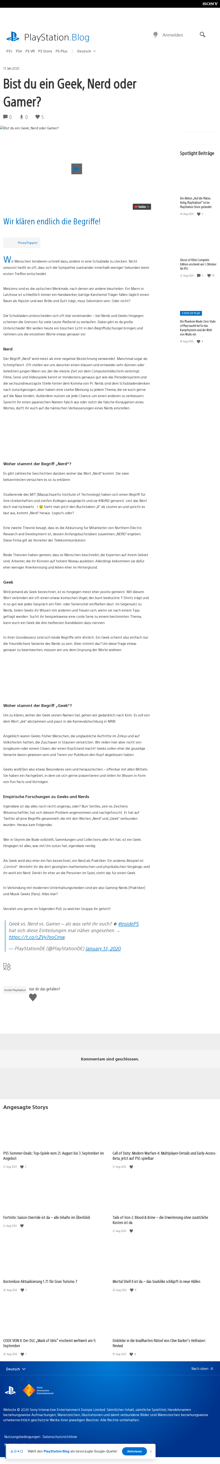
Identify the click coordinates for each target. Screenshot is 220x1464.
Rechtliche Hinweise (20, 1444)
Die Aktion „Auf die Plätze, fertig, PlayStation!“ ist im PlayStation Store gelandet (196, 202)
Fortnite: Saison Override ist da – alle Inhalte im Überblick (46, 1217)
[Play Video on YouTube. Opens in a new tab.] (142, 207)
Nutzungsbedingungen (22, 1436)
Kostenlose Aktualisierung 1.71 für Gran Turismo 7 (40, 1281)
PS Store (45, 51)
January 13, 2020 (103, 948)
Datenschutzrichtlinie (60, 1436)
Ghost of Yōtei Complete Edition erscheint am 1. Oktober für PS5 (198, 264)
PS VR (30, 51)
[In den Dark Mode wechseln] (155, 35)
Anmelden (173, 35)
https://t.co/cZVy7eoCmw (37, 937)
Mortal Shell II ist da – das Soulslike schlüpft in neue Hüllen (156, 1281)
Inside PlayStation (15, 990)
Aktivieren (134, 1451)
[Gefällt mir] (199, 214)
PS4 (19, 51)
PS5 (9, 51)
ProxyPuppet (28, 242)
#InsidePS (128, 923)
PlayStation (57, 37)
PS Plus (61, 51)
